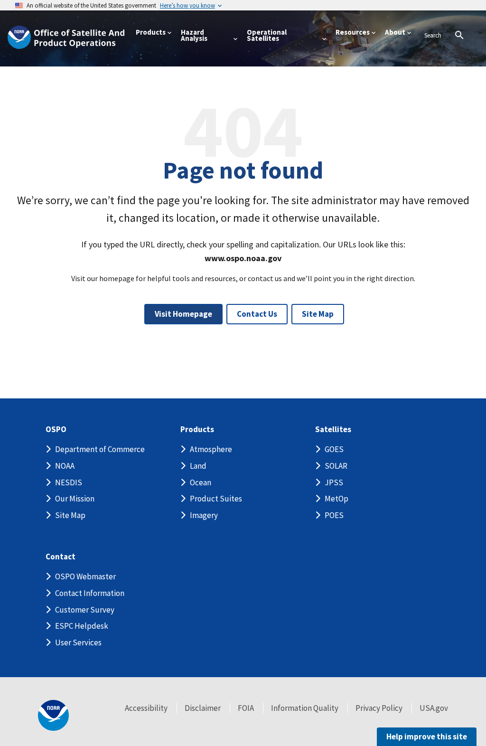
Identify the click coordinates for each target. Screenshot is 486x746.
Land (198, 466)
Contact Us (257, 314)
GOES (334, 449)
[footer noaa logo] (53, 715)
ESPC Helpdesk (81, 626)
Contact (60, 556)
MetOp (336, 498)
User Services (78, 642)
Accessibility (146, 708)
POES (334, 515)
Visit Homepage (183, 314)
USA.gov (434, 708)
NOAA (65, 466)
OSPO (56, 429)
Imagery (204, 515)
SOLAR (336, 466)
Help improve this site (426, 736)
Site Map (318, 314)
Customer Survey (84, 609)
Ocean (200, 482)
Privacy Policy (378, 708)
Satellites (333, 429)
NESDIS (68, 482)
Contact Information (89, 593)
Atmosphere (211, 449)
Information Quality (304, 708)
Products (197, 429)
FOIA (246, 708)
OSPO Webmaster (85, 576)
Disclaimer (203, 708)
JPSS (334, 482)
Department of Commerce (100, 449)
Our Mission (74, 498)
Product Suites (216, 498)
